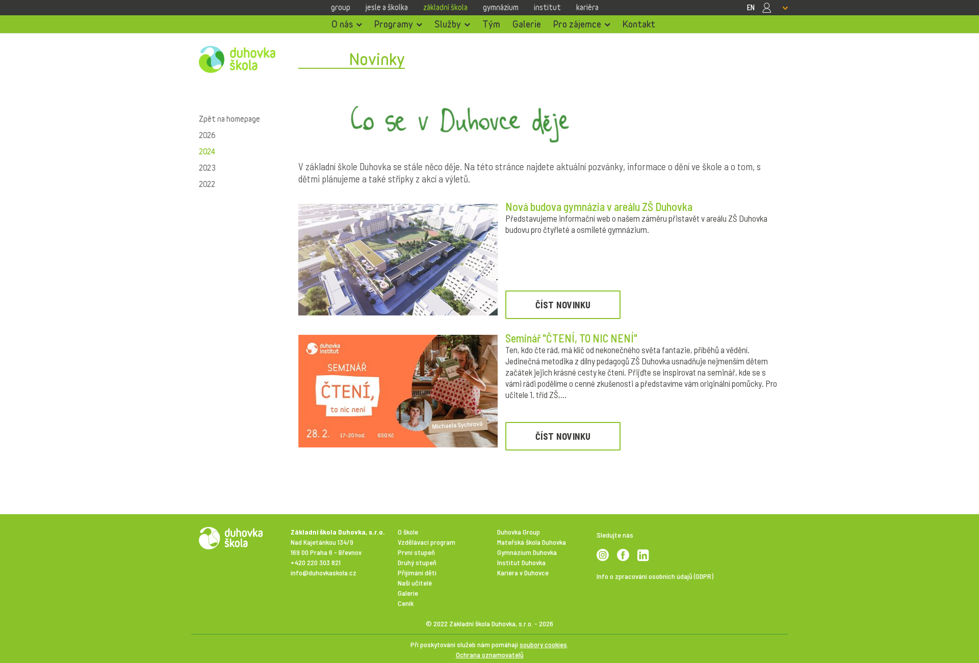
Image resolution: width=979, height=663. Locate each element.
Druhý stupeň (417, 562)
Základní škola (445, 7)
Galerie (526, 24)
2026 (207, 135)
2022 (207, 184)
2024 (207, 151)
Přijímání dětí (417, 572)
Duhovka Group (518, 531)
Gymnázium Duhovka (527, 552)
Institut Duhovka (521, 562)
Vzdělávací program (426, 542)
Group (340, 7)
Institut (547, 7)
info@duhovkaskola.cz (323, 572)
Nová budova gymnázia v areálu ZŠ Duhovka (598, 206)
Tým (491, 24)
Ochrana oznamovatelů (490, 654)
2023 (207, 167)
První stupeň (416, 552)
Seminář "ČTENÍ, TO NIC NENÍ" (571, 337)
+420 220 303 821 (316, 562)
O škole (408, 531)
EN (751, 7)
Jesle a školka (387, 7)
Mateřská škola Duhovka (531, 542)
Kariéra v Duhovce (523, 572)
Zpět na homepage (229, 118)
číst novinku (563, 304)
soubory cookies (543, 644)
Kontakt (639, 24)
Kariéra (587, 7)
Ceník (406, 603)
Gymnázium (501, 7)
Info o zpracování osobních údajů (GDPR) (655, 576)
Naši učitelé (415, 582)
